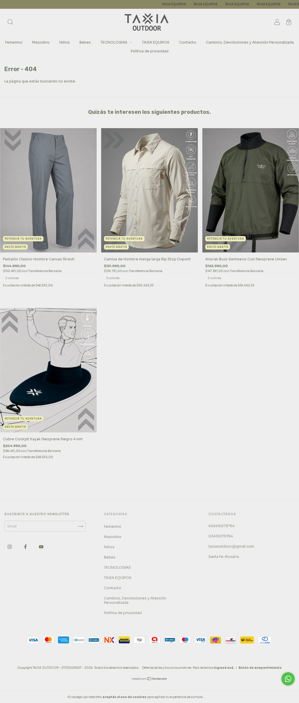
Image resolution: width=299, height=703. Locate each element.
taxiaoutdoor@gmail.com (231, 546)
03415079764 (220, 536)
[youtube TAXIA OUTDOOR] (41, 547)
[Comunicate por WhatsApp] (288, 678)
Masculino (41, 42)
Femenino (13, 42)
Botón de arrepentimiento (260, 668)
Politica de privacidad (149, 51)
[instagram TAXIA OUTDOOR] (10, 547)
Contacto (187, 42)
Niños (64, 42)
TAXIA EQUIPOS (142, 4)
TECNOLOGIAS (114, 42)
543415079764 (221, 526)
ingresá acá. (224, 668)
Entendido (219, 696)
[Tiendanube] (149, 679)
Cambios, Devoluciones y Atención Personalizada (250, 42)
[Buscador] (10, 22)
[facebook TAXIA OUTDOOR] (26, 547)
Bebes (85, 42)
